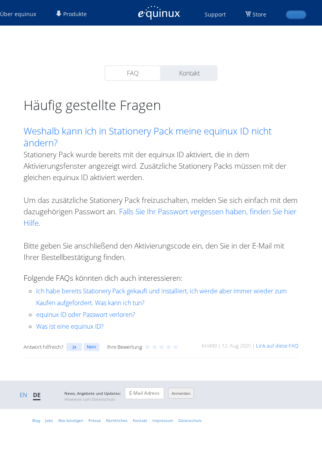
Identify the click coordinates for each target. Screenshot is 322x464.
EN (23, 395)
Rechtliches (117, 420)
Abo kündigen (70, 420)
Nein (91, 347)
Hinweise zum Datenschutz (89, 399)
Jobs (49, 420)
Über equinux (18, 14)
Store (259, 14)
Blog (36, 420)
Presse (94, 420)
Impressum (162, 420)
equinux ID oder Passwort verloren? (85, 314)
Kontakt (189, 73)
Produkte (74, 14)
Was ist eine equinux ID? (70, 326)
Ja (74, 347)
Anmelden (181, 393)
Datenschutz (190, 420)
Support (215, 14)
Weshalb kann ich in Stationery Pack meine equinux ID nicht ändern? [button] (148, 137)
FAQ (133, 73)
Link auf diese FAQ (277, 345)
